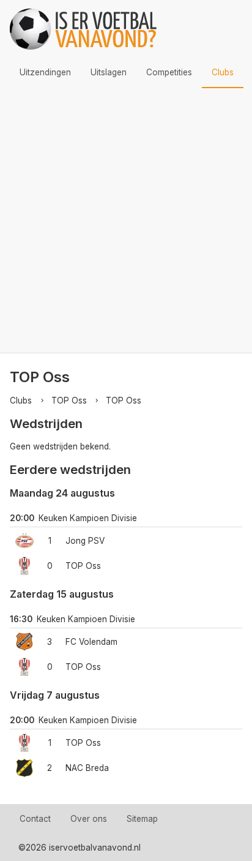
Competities (169, 72)
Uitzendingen (45, 72)
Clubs (223, 72)
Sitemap (142, 819)
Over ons (88, 819)
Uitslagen (109, 72)
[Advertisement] (126, 220)
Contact (35, 819)
